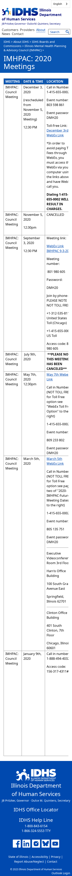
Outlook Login (61, 873)
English (57, 4)
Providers (27, 30)
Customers (10, 30)
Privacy (55, 857)
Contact (18, 34)
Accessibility (40, 857)
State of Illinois (18, 857)
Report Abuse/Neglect (29, 861)
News (6, 34)
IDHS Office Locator (36, 809)
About (40, 30)
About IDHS (21, 42)
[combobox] (60, 4)
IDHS (7, 42)
